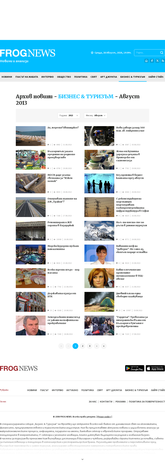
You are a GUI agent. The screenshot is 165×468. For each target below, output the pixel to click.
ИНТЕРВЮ (57, 390)
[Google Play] (134, 368)
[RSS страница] (163, 61)
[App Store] (155, 368)
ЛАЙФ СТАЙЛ (158, 390)
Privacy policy (104, 416)
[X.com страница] (157, 61)
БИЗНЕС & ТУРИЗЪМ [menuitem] (132, 77)
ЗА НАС (93, 401)
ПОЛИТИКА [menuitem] (80, 77)
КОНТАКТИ (106, 401)
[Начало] (146, 61)
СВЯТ (100, 390)
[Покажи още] (82, 459)
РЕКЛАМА (121, 401)
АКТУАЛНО (72, 390)
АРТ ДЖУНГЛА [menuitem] (108, 77)
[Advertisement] (82, 20)
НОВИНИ (32, 390)
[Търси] (161, 52)
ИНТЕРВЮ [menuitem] (47, 77)
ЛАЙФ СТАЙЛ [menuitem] (155, 77)
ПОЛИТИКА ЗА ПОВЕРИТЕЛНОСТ (147, 401)
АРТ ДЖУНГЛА (114, 390)
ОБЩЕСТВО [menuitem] (64, 77)
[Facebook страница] (152, 61)
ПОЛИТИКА (87, 390)
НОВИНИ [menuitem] (7, 77)
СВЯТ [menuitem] (94, 77)
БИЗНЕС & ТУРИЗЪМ (136, 390)
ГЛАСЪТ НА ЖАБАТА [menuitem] (26, 77)
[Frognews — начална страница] (19, 368)
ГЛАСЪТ (44, 390)
